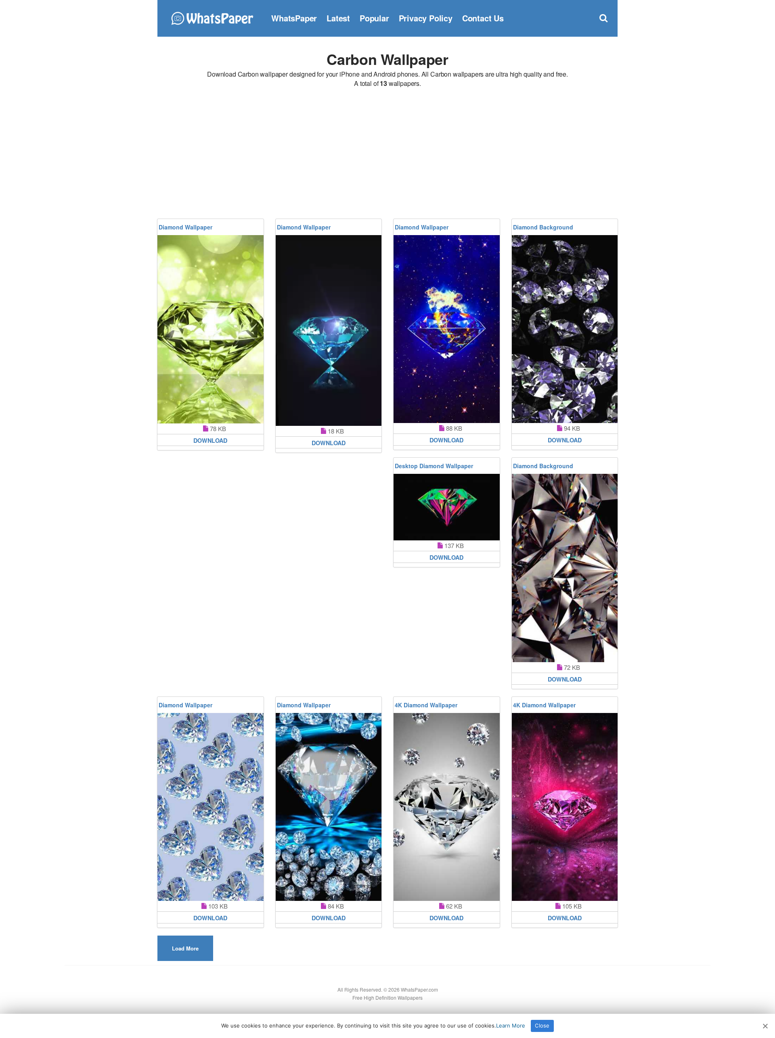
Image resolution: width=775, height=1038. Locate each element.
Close (542, 1025)
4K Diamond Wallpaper (426, 705)
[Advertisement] (387, 154)
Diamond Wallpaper (185, 227)
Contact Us (483, 18)
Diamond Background (543, 227)
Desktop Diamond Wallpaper (434, 466)
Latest (338, 18)
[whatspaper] (212, 17)
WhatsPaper (294, 18)
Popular (374, 18)
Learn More (510, 1025)
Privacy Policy (425, 18)
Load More (185, 948)
